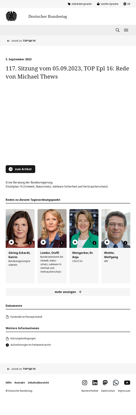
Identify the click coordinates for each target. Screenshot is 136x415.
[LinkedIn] (94, 382)
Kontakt (20, 382)
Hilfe (9, 382)
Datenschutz (108, 390)
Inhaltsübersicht (38, 382)
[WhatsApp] (116, 382)
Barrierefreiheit (89, 390)
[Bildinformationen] (30, 243)
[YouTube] (127, 382)
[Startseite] (36, 16)
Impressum (124, 390)
